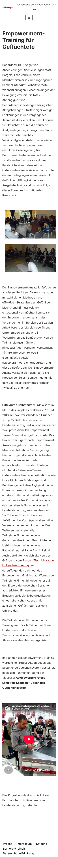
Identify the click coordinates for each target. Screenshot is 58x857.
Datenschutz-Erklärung (18, 853)
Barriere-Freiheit (14, 848)
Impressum (24, 843)
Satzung (41, 843)
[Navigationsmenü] (29, 17)
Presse (7, 843)
